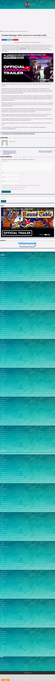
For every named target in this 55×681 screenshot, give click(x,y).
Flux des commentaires (5, 666)
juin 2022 (2, 361)
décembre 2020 (4, 388)
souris (2, 608)
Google (2, 524)
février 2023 (3, 344)
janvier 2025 (3, 297)
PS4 (30, 37)
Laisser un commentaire (47, 37)
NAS (1, 565)
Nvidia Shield (3, 575)
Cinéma (2, 484)
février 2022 (3, 369)
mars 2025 (3, 293)
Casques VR (3, 480)
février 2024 (3, 319)
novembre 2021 (4, 375)
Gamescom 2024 (4, 519)
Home (2, 31)
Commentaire (5, 161)
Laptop (2, 538)
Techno (2, 623)
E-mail (3, 177)
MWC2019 (2, 563)
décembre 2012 (4, 414)
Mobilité (2, 561)
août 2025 (2, 282)
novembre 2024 (4, 301)
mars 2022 (3, 367)
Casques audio (3, 478)
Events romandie (4, 511)
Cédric (4, 37)
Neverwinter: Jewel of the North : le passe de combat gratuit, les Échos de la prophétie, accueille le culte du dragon (10, 152)
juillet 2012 (3, 425)
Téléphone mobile (4, 627)
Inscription (3, 659)
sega (26, 133)
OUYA (2, 583)
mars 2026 (3, 268)
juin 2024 (2, 311)
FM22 (11, 133)
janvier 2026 (3, 272)
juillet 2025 (3, 284)
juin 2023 (2, 336)
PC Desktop (3, 590)
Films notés (3, 513)
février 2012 (3, 435)
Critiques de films (4, 495)
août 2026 (2, 257)
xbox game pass (31, 133)
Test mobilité (3, 631)
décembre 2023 (4, 324)
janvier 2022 (3, 371)
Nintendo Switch (4, 571)
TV (1, 639)
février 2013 (3, 410)
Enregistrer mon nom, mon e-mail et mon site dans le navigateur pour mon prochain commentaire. (22, 185)
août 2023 (2, 332)
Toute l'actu (35, 37)
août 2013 (2, 402)
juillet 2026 (3, 259)
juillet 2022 (3, 359)
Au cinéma (2, 464)
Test (1, 629)
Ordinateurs (3, 581)
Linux (2, 540)
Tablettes (2, 619)
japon (2, 534)
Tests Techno (3, 635)
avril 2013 (2, 406)
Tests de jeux (3, 633)
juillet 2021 (3, 383)
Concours (2, 490)
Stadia (2, 612)
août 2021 (2, 381)
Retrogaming (3, 602)
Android (5, 31)
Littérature (2, 542)
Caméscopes (3, 474)
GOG (1, 521)
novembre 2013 (4, 398)
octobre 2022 (3, 352)
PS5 (31, 37)
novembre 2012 (4, 417)
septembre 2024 (4, 305)
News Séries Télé (4, 569)
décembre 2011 (4, 439)
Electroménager (4, 503)
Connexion (3, 662)
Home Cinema (3, 530)
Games (25, 37)
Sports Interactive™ (12, 49)
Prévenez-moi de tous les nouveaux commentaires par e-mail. (15, 187)
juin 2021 (2, 386)
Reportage (3, 598)
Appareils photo (4, 459)
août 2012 (2, 423)
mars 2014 (3, 394)
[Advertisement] (27, 20)
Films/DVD (2, 515)
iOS (27, 37)
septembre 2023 (4, 330)
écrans (2, 499)
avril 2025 (2, 290)
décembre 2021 (4, 373)
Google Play (3, 526)
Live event (2, 544)
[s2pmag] (27, 4)
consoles (2, 493)
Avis (1, 470)
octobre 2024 (3, 303)
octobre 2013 (3, 400)
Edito (1, 501)
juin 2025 (2, 286)
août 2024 (2, 307)
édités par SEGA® (20, 49)
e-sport (2, 497)
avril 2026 (2, 266)
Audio (2, 466)
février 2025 (3, 295)
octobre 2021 (3, 377)
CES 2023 (2, 482)
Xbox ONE (39, 37)
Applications (21, 37)
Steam (2, 614)
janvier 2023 (3, 346)
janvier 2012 (3, 437)
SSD (1, 610)
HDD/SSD (2, 528)
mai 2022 (2, 363)
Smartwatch (3, 606)
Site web (3, 181)
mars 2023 (3, 342)
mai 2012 (2, 429)
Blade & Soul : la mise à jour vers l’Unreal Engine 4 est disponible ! (45, 151)
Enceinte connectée (4, 505)
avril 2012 (2, 431)
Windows (2, 650)
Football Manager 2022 (18, 133)
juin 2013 (2, 404)
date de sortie (6, 133)
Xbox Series (3, 654)
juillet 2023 (3, 334)
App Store (2, 457)
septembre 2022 (4, 355)
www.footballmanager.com (10, 128)
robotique (2, 604)
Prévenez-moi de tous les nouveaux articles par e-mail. (13, 189)
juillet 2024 (3, 309)
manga (2, 555)
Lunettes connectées (4, 546)
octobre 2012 (3, 419)
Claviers (2, 486)
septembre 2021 (4, 379)
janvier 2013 (3, 412)
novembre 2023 (4, 326)
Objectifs (2, 577)
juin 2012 (2, 427)
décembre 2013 (4, 396)
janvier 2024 (3, 321)
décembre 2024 (4, 299)
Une (1, 643)
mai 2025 (2, 288)
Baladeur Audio (4, 472)
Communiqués (3, 488)
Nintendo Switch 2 (4, 573)
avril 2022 (2, 365)
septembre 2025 (4, 280)
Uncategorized (3, 641)
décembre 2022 (4, 348)
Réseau (2, 600)
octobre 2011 (3, 443)
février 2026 (3, 270)
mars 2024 (3, 317)
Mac (1, 548)
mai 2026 (2, 264)
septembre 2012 (4, 421)
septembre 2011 (4, 445)
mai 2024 (2, 313)
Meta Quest (3, 557)
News (2, 567)
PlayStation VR (3, 592)
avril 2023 (2, 340)
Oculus (2, 579)
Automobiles (3, 468)
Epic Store (2, 507)
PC (28, 37)
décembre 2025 (4, 274)
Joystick (2, 536)
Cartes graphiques (4, 476)
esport (2, 509)
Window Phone (3, 648)
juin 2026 (2, 262)
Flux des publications (5, 664)
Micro (2, 559)
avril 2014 (2, 392)
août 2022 (2, 357)
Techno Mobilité (4, 625)
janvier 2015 (3, 390)
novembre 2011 (4, 441)
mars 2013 (3, 408)
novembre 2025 (4, 276)
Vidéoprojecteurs (4, 645)
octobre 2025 (3, 278)
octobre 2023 (3, 328)
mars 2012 (3, 433)
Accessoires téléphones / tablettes (7, 453)
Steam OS (2, 617)
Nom (3, 172)
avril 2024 (2, 315)
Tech (1, 621)
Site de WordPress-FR (5, 668)
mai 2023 (2, 338)
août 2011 (2, 448)
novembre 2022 (4, 350)
